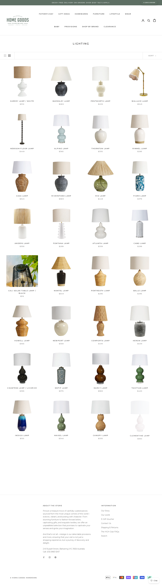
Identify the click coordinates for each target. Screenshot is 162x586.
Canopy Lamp (100, 435)
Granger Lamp (22, 483)
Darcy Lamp (100, 388)
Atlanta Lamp (101, 243)
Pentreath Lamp (100, 291)
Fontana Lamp (61, 243)
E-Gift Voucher (107, 519)
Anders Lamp (22, 243)
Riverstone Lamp (61, 196)
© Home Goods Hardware (23, 578)
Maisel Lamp (61, 435)
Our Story (105, 511)
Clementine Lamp (140, 435)
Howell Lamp (22, 341)
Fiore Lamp (139, 196)
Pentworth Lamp (101, 101)
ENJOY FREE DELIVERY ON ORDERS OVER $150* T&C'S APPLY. (81, 3)
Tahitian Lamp (140, 388)
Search (104, 536)
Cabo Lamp (140, 243)
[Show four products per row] (9, 55)
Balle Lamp (139, 291)
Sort (151, 56)
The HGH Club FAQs (110, 532)
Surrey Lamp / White (22, 101)
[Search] (148, 20)
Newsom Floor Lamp (22, 148)
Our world (105, 515)
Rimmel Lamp (140, 148)
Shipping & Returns (109, 527)
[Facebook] (44, 557)
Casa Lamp (22, 196)
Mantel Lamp (61, 291)
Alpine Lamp (61, 148)
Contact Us (106, 523)
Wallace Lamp (140, 101)
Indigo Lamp (22, 435)
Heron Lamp (140, 341)
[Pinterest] (55, 557)
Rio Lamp (100, 196)
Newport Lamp (61, 341)
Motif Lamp (61, 388)
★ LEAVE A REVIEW (149, 2)
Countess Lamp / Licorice (22, 388)
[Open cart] (154, 20)
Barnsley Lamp (61, 101)
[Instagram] (49, 557)
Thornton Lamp (101, 148)
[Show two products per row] (5, 55)
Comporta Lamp (101, 341)
